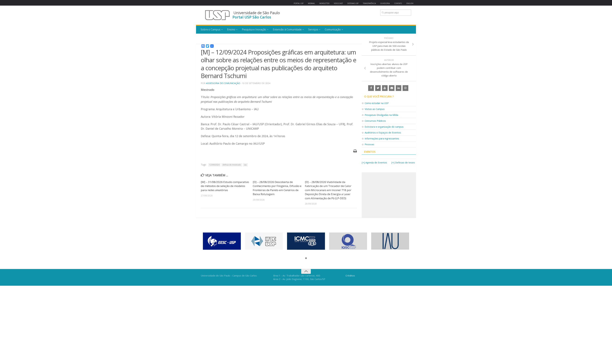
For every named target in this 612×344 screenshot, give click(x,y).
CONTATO (398, 3)
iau (245, 164)
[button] (306, 258)
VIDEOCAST (338, 3)
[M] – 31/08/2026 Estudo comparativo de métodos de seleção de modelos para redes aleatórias (225, 186)
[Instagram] (405, 88)
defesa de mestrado (231, 164)
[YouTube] (385, 88)
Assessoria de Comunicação (223, 83)
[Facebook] (371, 88)
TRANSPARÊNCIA (369, 3)
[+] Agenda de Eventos (374, 162)
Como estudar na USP (377, 103)
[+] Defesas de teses (403, 162)
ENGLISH (409, 3)
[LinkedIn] (398, 88)
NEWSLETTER (324, 3)
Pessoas (369, 144)
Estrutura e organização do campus (384, 126)
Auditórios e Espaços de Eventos (383, 132)
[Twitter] (378, 88)
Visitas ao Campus (375, 109)
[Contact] (391, 88)
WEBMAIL (311, 3)
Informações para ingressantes (382, 138)
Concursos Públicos (375, 120)
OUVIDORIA (385, 3)
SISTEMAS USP (352, 3)
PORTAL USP (298, 3)
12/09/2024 (214, 164)
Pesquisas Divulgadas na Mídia (381, 114)
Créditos (350, 275)
